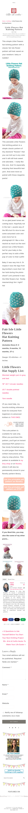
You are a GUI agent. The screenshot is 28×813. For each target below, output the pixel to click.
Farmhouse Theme (17, 808)
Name (5, 685)
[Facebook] (24, 585)
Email (5, 694)
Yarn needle (7, 398)
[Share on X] (17, 619)
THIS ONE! (15, 417)
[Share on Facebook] (11, 619)
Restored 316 (14, 810)
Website (5, 703)
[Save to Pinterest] (5, 619)
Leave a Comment (15, 624)
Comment (6, 667)
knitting (9, 21)
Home (3, 21)
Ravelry (19, 464)
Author (4, 579)
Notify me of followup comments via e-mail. (12, 714)
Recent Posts (11, 579)
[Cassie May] (6, 584)
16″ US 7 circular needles (12, 384)
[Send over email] (23, 619)
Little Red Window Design (16, 589)
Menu (14, 2)
